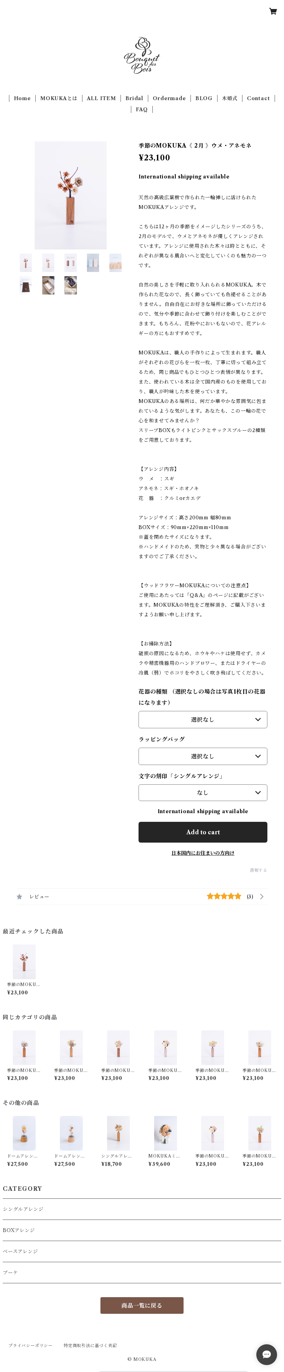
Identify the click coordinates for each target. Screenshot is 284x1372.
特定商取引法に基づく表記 (90, 1345)
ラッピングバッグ (162, 739)
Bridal (134, 98)
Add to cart (203, 832)
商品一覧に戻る (142, 1305)
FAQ (142, 109)
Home (22, 98)
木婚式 (229, 98)
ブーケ (10, 1272)
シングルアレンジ (23, 1209)
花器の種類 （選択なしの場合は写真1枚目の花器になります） (202, 697)
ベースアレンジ (20, 1251)
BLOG (204, 98)
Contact (258, 98)
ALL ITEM (101, 98)
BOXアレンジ (19, 1230)
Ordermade (169, 98)
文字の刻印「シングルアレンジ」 (182, 776)
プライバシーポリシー (30, 1345)
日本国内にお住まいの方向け (202, 853)
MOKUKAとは (58, 98)
